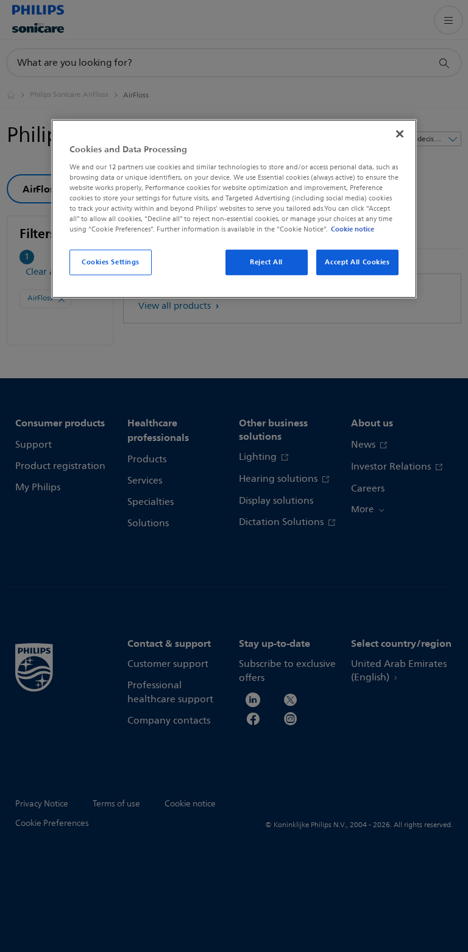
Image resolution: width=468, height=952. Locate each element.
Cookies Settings (111, 262)
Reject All (266, 262)
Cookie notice (352, 229)
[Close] (399, 134)
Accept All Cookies (357, 262)
